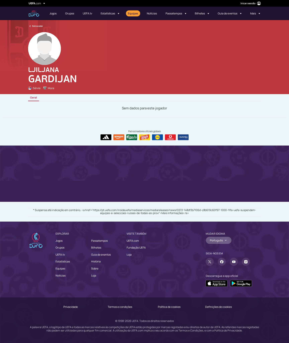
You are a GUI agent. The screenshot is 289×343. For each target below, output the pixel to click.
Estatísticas (63, 261)
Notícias (61, 275)
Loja (93, 275)
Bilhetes (96, 247)
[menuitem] (53, 13)
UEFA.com (133, 241)
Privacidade (70, 307)
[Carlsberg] (131, 137)
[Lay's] (144, 137)
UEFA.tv (60, 254)
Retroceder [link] (37, 26)
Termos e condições (120, 307)
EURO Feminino (33, 13)
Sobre (94, 268)
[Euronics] (183, 137)
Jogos (59, 241)
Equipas (60, 268)
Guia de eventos (101, 254)
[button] (110, 13)
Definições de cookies (218, 307)
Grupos (60, 247)
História (96, 261)
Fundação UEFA (136, 247)
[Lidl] (157, 137)
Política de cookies (169, 307)
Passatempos (99, 241)
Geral (33, 97)
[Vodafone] (170, 137)
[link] (53, 13)
